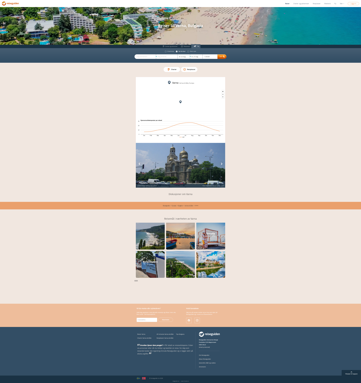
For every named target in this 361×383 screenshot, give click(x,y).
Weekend (327, 4)
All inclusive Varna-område (165, 334)
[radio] (169, 51)
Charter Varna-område (144, 338)
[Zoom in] (222, 91)
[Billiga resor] (138, 378)
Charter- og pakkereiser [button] (301, 4)
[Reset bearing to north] (222, 97)
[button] (145, 56)
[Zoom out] (222, 94)
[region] (180, 103)
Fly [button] (335, 4)
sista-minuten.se (185, 381)
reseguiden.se (176, 381)
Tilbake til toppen (351, 374)
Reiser (287, 4)
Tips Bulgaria (180, 334)
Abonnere (165, 320)
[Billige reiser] (144, 378)
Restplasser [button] (316, 4)
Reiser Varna (141, 334)
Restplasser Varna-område (165, 338)
